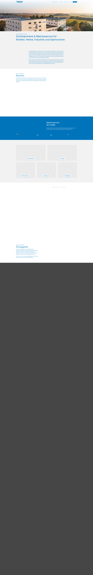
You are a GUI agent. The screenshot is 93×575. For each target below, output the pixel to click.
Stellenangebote (30, 158)
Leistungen (62, 158)
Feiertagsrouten (46, 175)
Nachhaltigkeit (67, 175)
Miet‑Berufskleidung (59, 56)
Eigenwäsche (37, 56)
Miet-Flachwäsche (25, 175)
